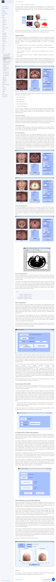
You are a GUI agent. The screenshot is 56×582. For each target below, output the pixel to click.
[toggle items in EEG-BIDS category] (13, 90)
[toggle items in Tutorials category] (13, 10)
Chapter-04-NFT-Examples (6, 65)
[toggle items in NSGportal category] (13, 88)
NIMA (3, 48)
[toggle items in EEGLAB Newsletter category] (13, 7)
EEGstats (4, 40)
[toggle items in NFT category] (13, 52)
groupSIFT (4, 33)
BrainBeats (4, 34)
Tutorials (3, 10)
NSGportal (4, 87)
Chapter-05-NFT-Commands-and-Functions (6, 69)
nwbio (3, 43)
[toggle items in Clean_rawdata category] (13, 28)
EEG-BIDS (4, 89)
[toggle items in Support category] (13, 15)
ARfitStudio (4, 79)
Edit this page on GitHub (19, 579)
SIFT (3, 31)
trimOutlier (4, 41)
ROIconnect (4, 24)
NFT (3, 52)
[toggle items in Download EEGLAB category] (13, 8)
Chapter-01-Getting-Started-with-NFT (6, 55)
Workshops (4, 12)
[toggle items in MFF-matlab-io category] (13, 95)
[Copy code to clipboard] (53, 291)
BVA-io (3, 93)
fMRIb (3, 45)
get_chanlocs (4, 96)
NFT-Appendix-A (6, 72)
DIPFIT (3, 22)
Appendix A (49, 324)
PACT (3, 50)
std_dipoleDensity (5, 84)
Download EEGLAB (5, 8)
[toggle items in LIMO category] (13, 29)
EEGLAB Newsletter (5, 6)
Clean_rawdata (5, 27)
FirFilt (3, 86)
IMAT (3, 47)
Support (3, 15)
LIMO (3, 29)
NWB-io (3, 91)
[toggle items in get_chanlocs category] (13, 97)
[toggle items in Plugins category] (13, 17)
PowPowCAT (4, 80)
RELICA (3, 82)
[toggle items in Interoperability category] (13, 14)
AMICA (3, 26)
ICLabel (3, 19)
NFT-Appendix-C (6, 75)
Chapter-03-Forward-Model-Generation (7, 62)
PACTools (4, 77)
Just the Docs (8, 580)
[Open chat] (53, 579)
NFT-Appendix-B (6, 73)
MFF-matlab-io (5, 94)
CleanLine (4, 38)
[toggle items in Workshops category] (13, 12)
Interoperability (4, 13)
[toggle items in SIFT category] (13, 31)
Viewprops (4, 20)
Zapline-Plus (4, 36)
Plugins (3, 17)
